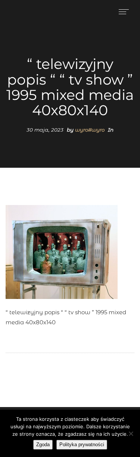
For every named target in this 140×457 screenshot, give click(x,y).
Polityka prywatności (81, 444)
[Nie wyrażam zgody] (130, 433)
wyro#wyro (90, 130)
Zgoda (43, 444)
